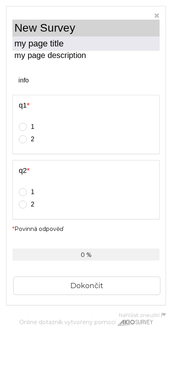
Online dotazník (41, 322)
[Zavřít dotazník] (157, 16)
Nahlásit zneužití (140, 315)
